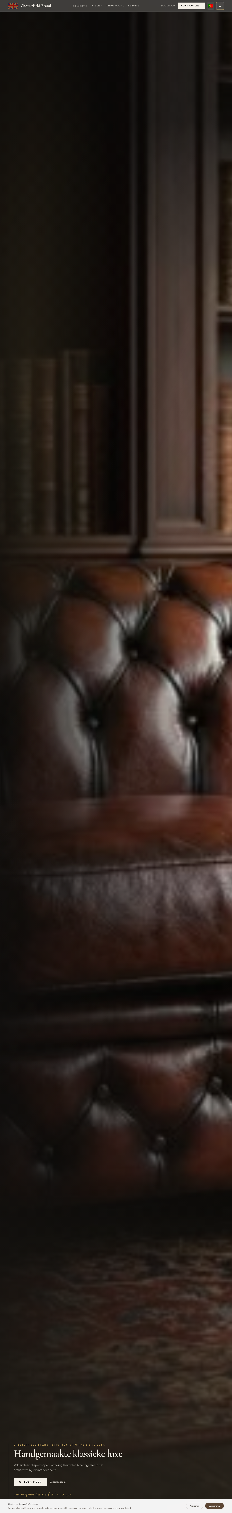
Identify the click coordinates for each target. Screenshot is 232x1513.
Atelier (97, 5)
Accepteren (214, 1506)
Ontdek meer (30, 1481)
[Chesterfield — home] (13, 6)
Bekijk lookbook (58, 1481)
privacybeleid (125, 1508)
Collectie (80, 6)
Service (134, 5)
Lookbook (168, 5)
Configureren (191, 5)
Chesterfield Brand (36, 5)
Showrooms (115, 5)
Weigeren (194, 1506)
